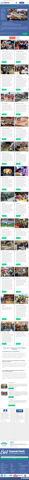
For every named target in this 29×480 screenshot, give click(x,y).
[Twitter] (24, 478)
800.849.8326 (11, 395)
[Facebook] (23, 478)
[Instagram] (28, 478)
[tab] (12, 38)
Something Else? (11, 382)
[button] (16, 2)
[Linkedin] (26, 478)
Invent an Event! (11, 390)
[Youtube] (21, 478)
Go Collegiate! (11, 399)
